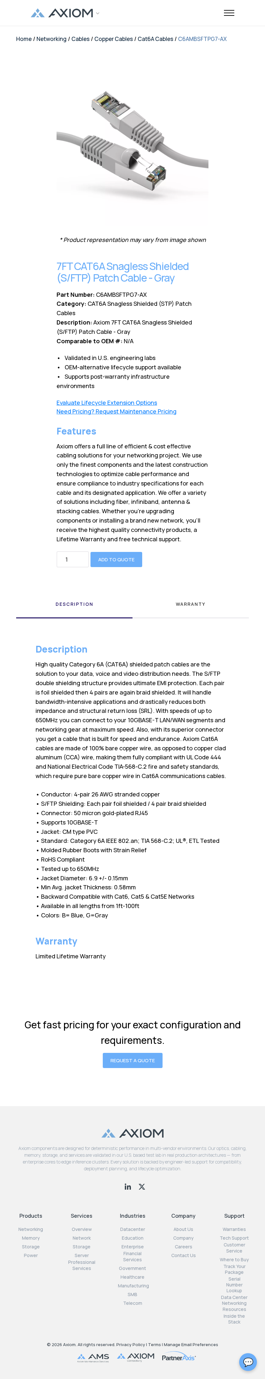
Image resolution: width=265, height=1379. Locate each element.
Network (82, 1238)
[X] (142, 1186)
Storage (31, 1247)
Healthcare (132, 1277)
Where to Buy (234, 1260)
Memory (31, 1238)
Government (132, 1268)
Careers (183, 1247)
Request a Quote (133, 1060)
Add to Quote (116, 559)
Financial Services (132, 1256)
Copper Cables (113, 38)
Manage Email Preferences (191, 1344)
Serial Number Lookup (234, 1285)
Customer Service (234, 1248)
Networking (52, 38)
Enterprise (133, 1247)
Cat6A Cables (155, 38)
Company (183, 1238)
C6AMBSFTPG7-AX (202, 38)
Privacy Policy (130, 1344)
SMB (132, 1294)
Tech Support (234, 1238)
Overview (82, 1229)
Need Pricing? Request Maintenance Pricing (116, 411)
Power (31, 1255)
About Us (183, 1229)
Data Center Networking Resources (234, 1303)
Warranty (191, 604)
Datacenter (132, 1229)
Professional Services (81, 1265)
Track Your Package (234, 1269)
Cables (80, 38)
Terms (154, 1344)
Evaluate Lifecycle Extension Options (107, 402)
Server (82, 1255)
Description (74, 604)
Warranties (234, 1229)
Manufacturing (133, 1286)
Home (24, 38)
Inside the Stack (234, 1319)
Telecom (132, 1303)
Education (132, 1238)
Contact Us (183, 1255)
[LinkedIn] (128, 1186)
